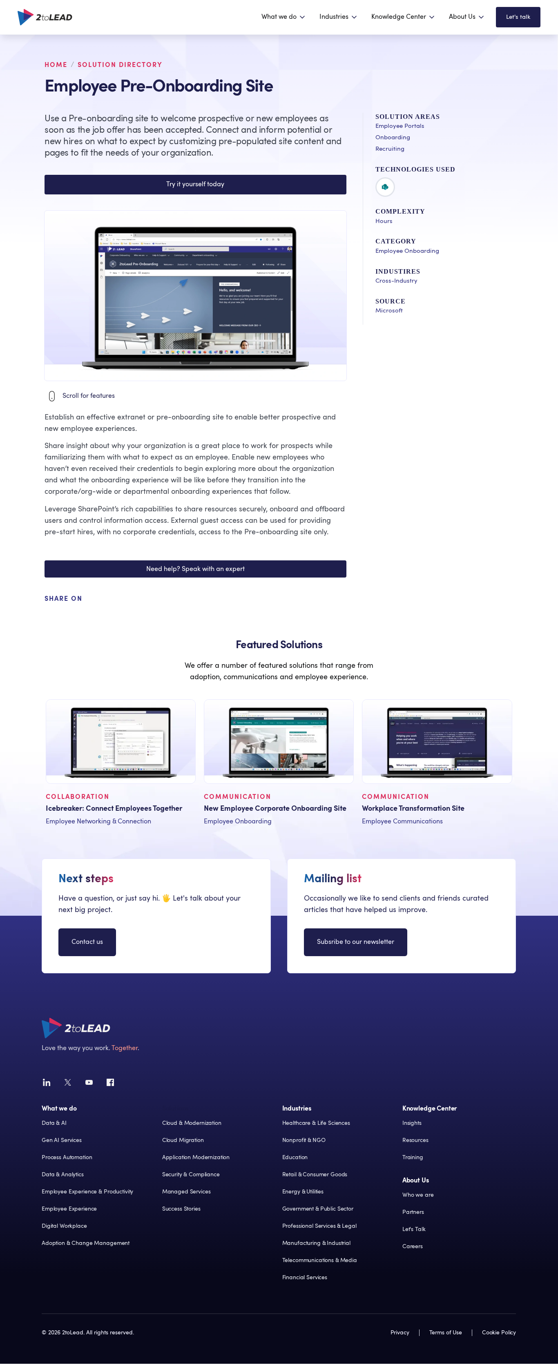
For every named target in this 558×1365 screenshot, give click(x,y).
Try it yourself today (195, 184)
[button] (284, 17)
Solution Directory (120, 65)
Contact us (87, 942)
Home (56, 65)
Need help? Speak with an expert (195, 569)
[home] (45, 17)
